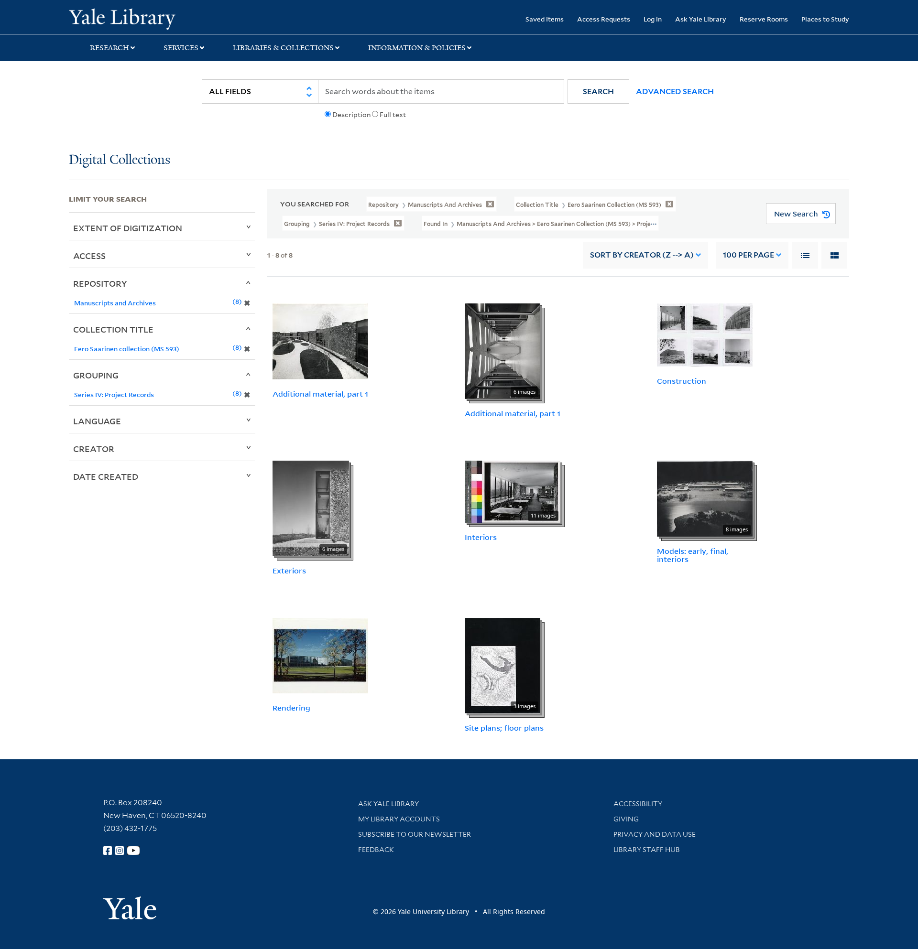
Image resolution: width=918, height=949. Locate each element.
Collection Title (113, 329)
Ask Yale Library (700, 18)
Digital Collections (119, 160)
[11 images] (512, 490)
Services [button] (181, 48)
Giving (626, 819)
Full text (393, 115)
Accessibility (637, 804)
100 (748, 254)
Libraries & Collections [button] (283, 48)
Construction (681, 381)
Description (351, 115)
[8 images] (705, 498)
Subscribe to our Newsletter (414, 834)
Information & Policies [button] (417, 48)
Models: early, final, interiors (692, 555)
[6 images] (502, 350)
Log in (653, 18)
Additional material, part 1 (320, 394)
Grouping (96, 375)
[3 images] (502, 664)
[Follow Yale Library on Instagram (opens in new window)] (119, 850)
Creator (93, 448)
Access (89, 255)
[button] (598, 91)
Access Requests (603, 18)
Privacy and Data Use (654, 834)
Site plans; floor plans (504, 728)
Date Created (105, 476)
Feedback (376, 849)
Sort (642, 254)
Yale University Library (127, 18)
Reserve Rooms (764, 18)
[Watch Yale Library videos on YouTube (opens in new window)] (133, 850)
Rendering (291, 707)
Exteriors (289, 570)
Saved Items (544, 18)
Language (97, 421)
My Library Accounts (399, 819)
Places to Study (825, 18)
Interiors (481, 537)
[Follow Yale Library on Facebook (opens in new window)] (107, 850)
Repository (100, 283)
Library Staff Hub (646, 849)
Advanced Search (675, 91)
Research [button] (109, 48)
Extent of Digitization (127, 228)
